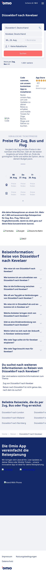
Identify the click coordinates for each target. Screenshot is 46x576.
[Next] (40, 176)
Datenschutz (7, 561)
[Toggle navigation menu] (42, 3)
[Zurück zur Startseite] (7, 3)
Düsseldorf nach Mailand (13, 417)
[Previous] (6, 176)
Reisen (13, 434)
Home (4, 434)
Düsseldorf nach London (13, 412)
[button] (13, 40)
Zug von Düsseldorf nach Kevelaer (18, 383)
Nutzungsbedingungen (26, 556)
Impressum (7, 556)
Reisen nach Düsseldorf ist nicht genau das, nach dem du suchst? (22, 388)
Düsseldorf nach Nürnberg (14, 423)
